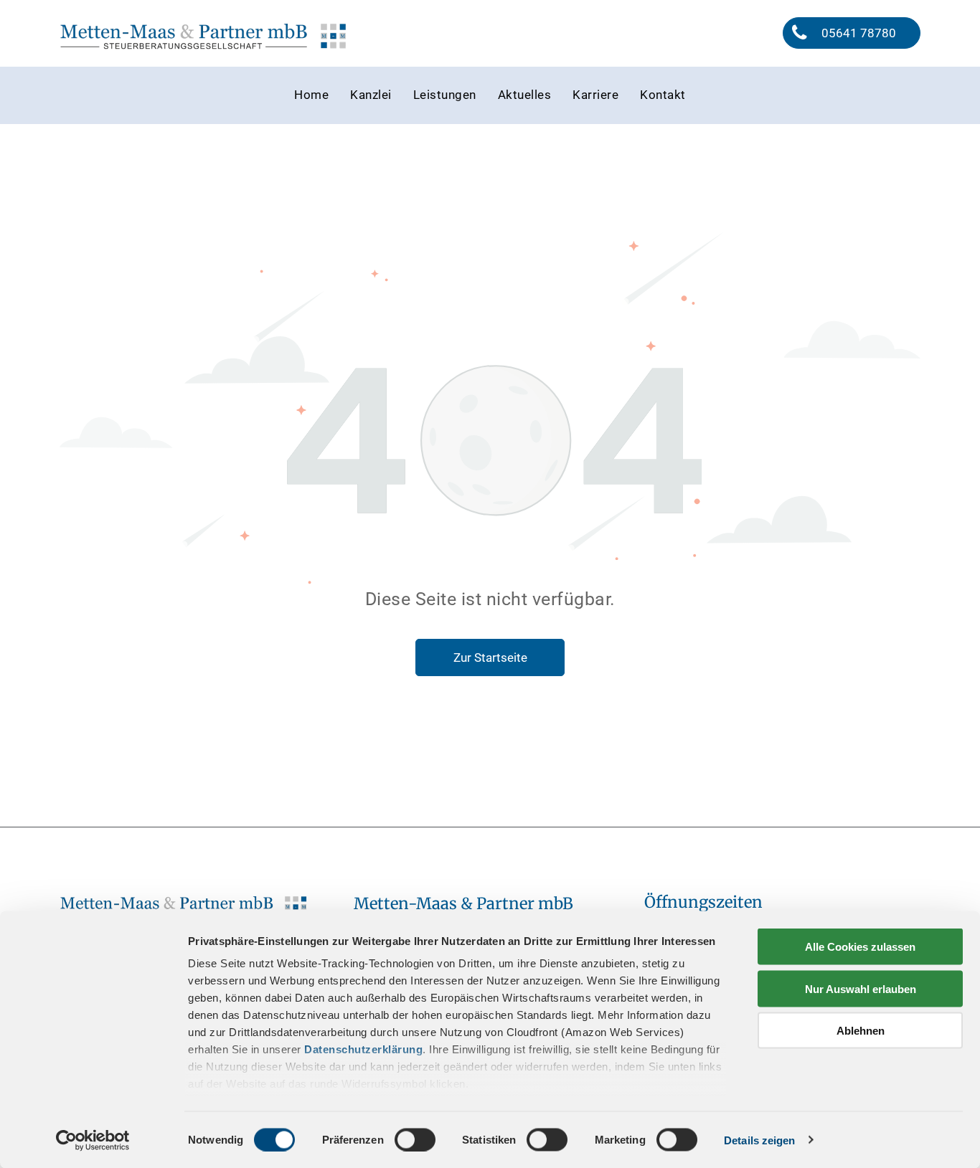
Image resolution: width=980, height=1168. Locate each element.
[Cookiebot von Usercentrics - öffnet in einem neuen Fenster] (93, 1140)
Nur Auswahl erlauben (860, 988)
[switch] (415, 1139)
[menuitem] (311, 95)
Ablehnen (861, 1031)
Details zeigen (759, 1140)
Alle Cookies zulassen (860, 947)
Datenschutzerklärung (363, 1049)
